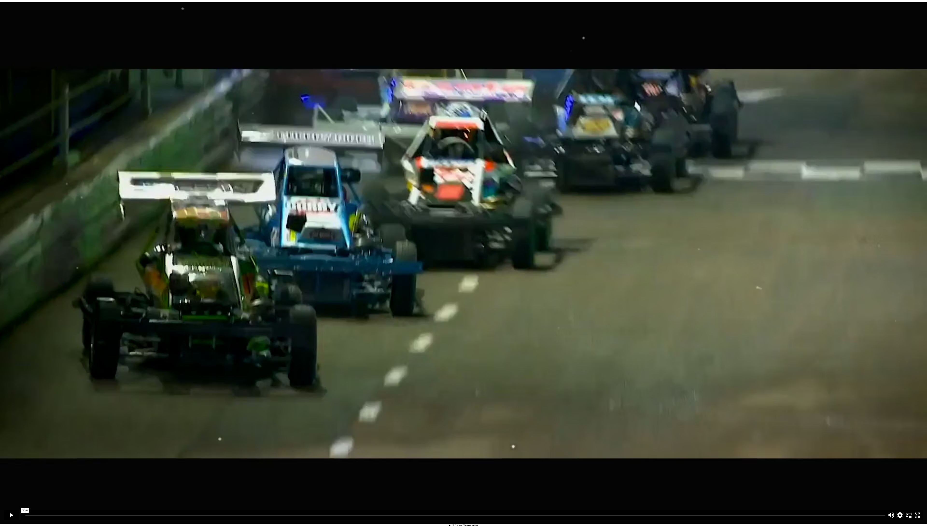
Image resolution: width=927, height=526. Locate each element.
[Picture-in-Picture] (909, 515)
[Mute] (891, 515)
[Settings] (900, 515)
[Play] (11, 515)
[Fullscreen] (917, 515)
